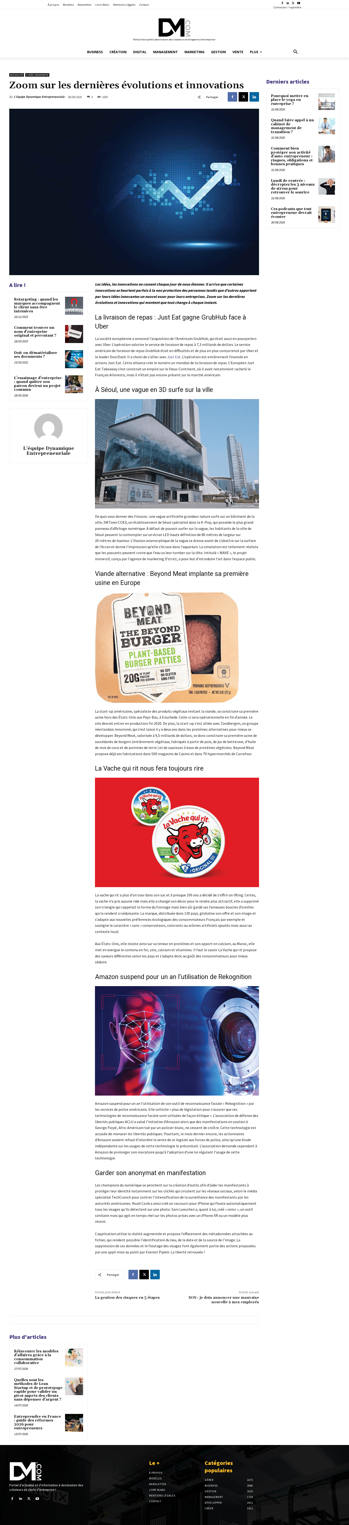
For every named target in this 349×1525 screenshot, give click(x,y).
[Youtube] (298, 3)
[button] (295, 52)
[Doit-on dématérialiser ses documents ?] (74, 359)
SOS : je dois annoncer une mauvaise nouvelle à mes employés (224, 1299)
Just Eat (174, 356)
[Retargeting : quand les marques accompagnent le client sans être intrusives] (74, 306)
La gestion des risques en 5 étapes (127, 1297)
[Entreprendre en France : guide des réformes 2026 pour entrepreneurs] (74, 1423)
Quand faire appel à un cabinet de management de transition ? (292, 126)
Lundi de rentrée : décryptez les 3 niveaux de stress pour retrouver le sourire (293, 187)
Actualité (16, 74)
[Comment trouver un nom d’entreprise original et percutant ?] (74, 334)
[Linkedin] (288, 3)
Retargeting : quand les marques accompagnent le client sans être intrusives (37, 305)
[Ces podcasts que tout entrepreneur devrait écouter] (326, 214)
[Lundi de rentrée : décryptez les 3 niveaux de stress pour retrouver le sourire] (326, 186)
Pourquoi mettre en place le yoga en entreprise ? (289, 100)
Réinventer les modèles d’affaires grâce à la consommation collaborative (36, 1357)
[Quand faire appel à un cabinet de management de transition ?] (326, 126)
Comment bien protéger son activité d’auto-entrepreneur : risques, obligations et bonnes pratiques (292, 156)
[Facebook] (282, 3)
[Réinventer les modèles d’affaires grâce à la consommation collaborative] (74, 1358)
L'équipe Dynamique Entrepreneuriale (39, 97)
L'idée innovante (37, 74)
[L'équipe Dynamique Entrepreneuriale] (48, 428)
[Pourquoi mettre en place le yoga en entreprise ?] (326, 101)
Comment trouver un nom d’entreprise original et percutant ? (35, 331)
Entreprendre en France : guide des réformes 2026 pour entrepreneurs (37, 1422)
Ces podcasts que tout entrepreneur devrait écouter (291, 213)
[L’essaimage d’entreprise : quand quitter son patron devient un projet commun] (74, 384)
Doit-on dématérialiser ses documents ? (35, 355)
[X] (293, 3)
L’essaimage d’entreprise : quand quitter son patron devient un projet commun (37, 384)
